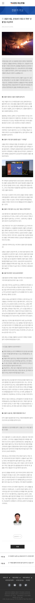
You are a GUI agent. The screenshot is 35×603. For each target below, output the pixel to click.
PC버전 (28, 580)
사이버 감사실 (20, 580)
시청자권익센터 (9, 580)
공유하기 (16, 536)
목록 (17, 547)
